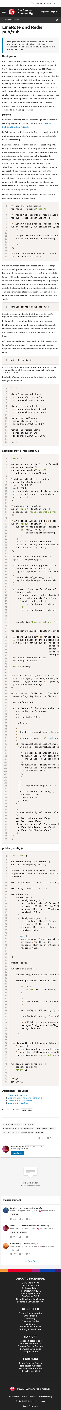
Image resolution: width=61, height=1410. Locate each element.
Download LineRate (17, 1095)
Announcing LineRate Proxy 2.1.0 (25, 1243)
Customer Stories (30, 1321)
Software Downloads (30, 1349)
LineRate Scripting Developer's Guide (25, 1098)
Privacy (32, 1397)
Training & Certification (30, 1329)
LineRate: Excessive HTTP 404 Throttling (29, 1226)
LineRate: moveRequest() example (26, 1208)
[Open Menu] (57, 20)
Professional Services (30, 1343)
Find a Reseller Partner (30, 1363)
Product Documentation (30, 1313)
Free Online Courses (30, 1326)
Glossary (30, 1318)
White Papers (30, 1316)
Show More (32, 1261)
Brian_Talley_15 (17, 1147)
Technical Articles (12, 20)
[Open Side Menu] (4, 12)
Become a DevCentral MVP (30, 1302)
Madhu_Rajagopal (18, 1211)
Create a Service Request (30, 1346)
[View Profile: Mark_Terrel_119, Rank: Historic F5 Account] (6, 1246)
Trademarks (14, 1397)
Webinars (30, 1324)
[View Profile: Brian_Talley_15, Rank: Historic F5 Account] (5, 1149)
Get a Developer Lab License (30, 1299)
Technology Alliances (30, 1366)
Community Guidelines (30, 1293)
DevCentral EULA (30, 1296)
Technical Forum (30, 1285)
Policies (24, 1397)
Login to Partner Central (31, 1371)
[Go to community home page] (20, 11)
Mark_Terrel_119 (16, 1246)
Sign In (54, 11)
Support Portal (30, 1351)
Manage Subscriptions (30, 1341)
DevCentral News (30, 1283)
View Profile (17, 1153)
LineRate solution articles (20, 1100)
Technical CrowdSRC (30, 1291)
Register (45, 11)
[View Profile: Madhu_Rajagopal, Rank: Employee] (6, 1210)
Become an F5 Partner (30, 1368)
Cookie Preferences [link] (30, 1406)
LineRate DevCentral (18, 1103)
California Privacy (45, 1397)
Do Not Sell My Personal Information (30, 1401)
